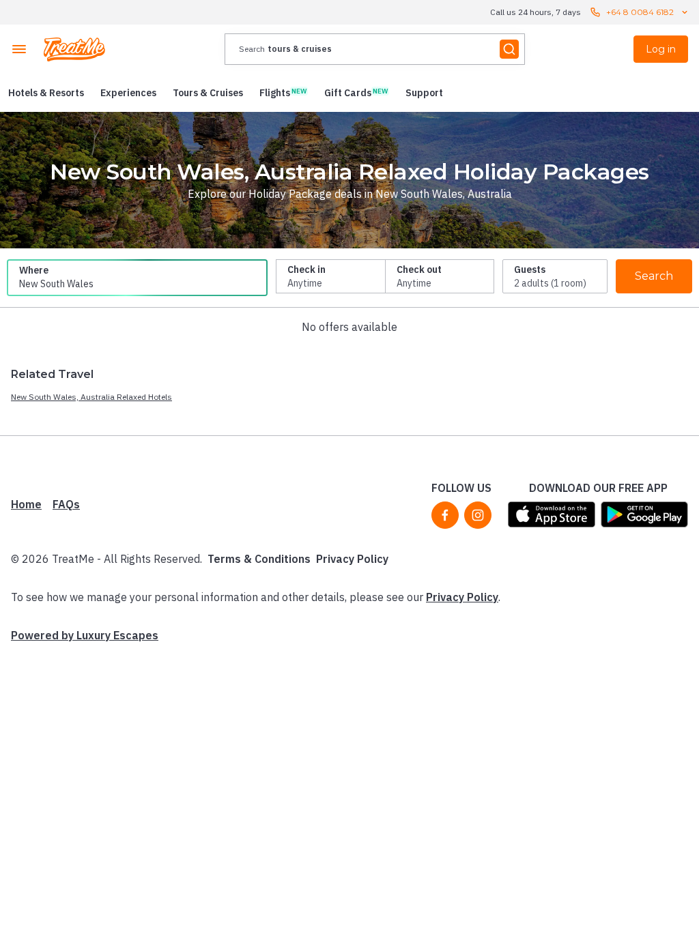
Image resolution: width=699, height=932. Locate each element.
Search (654, 276)
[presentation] (374, 49)
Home (26, 504)
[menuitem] (46, 93)
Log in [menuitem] (661, 49)
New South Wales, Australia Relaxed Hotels (91, 397)
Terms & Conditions (259, 559)
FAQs (66, 504)
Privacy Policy (352, 559)
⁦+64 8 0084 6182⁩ (640, 12)
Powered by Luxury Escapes (84, 635)
